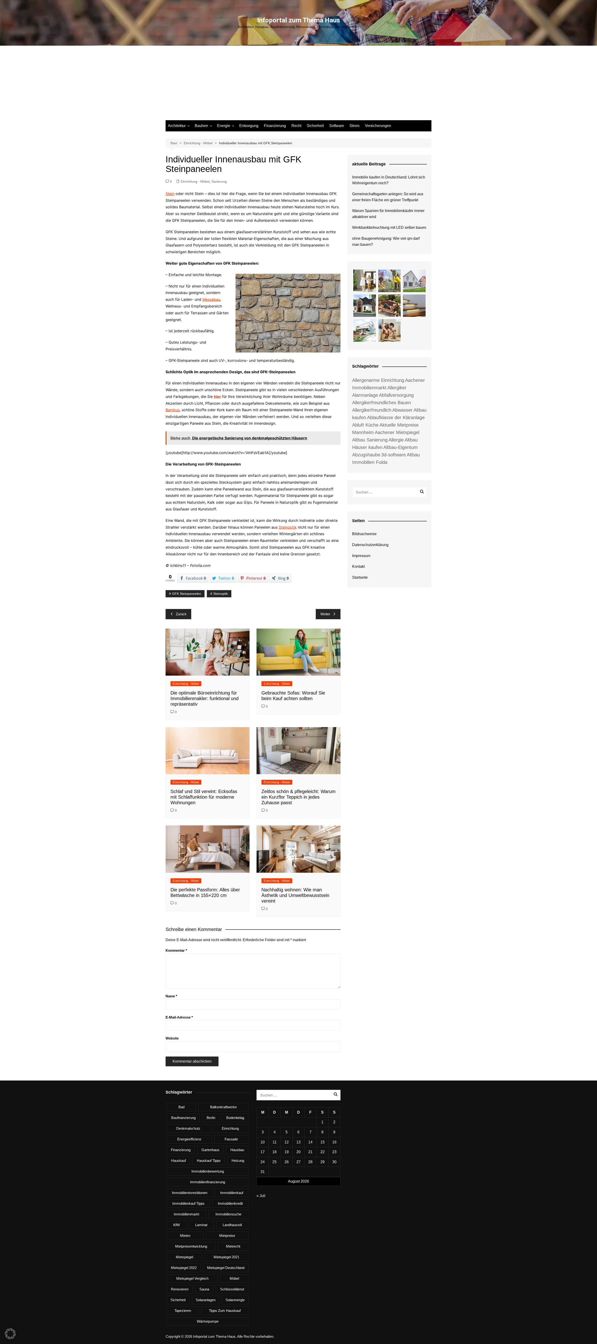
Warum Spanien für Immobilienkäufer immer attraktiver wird (388, 214)
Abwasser (402, 410)
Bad (181, 1107)
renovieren (179, 1289)
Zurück (181, 614)
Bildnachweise (364, 534)
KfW (176, 1225)
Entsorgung (248, 126)
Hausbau (237, 1150)
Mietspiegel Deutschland (225, 1268)
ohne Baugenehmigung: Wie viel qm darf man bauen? (386, 241)
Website (172, 1038)
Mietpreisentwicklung (191, 1246)
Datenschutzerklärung (370, 545)
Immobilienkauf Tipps (188, 1203)
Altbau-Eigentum (400, 447)
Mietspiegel (184, 1257)
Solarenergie (235, 1300)
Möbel (234, 1278)
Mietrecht (233, 1246)
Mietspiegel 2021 (226, 1257)
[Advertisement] (298, 85)
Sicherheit (315, 126)
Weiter (325, 614)
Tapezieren (182, 1311)
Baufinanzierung (183, 1118)
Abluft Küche (365, 424)
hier (217, 396)
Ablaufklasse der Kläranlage (396, 417)
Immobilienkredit (230, 1203)
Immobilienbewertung (207, 1171)
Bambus (173, 409)
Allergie (396, 439)
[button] (10, 1333)
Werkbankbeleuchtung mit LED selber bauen (389, 227)
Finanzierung (275, 126)
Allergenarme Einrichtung (378, 380)
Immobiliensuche (228, 1214)
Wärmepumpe (208, 1321)
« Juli (261, 1196)
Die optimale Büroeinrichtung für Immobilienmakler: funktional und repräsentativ (204, 698)
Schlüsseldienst (232, 1289)
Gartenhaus (210, 1150)
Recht (296, 126)
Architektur (177, 126)
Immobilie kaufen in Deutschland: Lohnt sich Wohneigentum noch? (388, 180)
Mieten (185, 1236)
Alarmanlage (365, 395)
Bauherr (201, 126)
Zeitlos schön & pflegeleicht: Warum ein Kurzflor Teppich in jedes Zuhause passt (298, 797)
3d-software (393, 454)
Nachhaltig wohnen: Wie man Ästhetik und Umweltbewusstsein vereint (295, 895)
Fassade (231, 1139)
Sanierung (219, 181)
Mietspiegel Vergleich (192, 1278)
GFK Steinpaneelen (186, 593)
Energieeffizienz (189, 1139)
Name (171, 996)
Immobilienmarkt (186, 1214)
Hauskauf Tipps (209, 1161)
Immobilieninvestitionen (189, 1193)
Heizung (238, 1161)
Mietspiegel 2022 (184, 1268)
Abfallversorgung (396, 395)
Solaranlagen (205, 1300)
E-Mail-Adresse (179, 1017)
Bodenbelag (235, 1118)
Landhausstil (232, 1225)
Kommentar (176, 950)
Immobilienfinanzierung (207, 1182)
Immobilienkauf (231, 1193)
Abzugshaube (366, 454)
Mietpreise (227, 1236)
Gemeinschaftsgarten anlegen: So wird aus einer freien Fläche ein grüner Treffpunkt (387, 197)
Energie (223, 126)
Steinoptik (288, 527)
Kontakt (358, 566)
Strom (354, 126)
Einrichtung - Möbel (195, 181)
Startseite (360, 577)
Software (336, 126)
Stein (170, 193)
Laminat (201, 1225)
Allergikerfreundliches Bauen (381, 402)
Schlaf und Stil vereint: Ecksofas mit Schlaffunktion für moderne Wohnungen (203, 797)
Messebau (211, 299)
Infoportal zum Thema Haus (298, 20)
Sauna (204, 1289)
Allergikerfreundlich (371, 410)
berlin (211, 1118)
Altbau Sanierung (370, 439)
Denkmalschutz (188, 1128)
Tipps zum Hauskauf (225, 1311)
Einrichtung (230, 1128)
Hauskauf (178, 1161)
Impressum (361, 556)
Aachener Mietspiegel (397, 432)
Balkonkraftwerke (223, 1107)
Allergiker (396, 387)
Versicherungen (378, 126)
